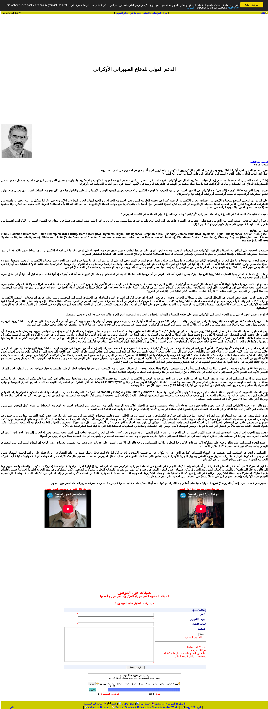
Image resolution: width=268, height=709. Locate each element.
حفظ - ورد (144, 703)
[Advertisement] (134, 39)
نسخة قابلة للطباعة (98, 707)
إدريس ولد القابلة (259, 162)
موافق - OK (251, 4)
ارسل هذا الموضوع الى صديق (169, 703)
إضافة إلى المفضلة (94, 703)
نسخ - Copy (127, 703)
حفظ (113, 703)
